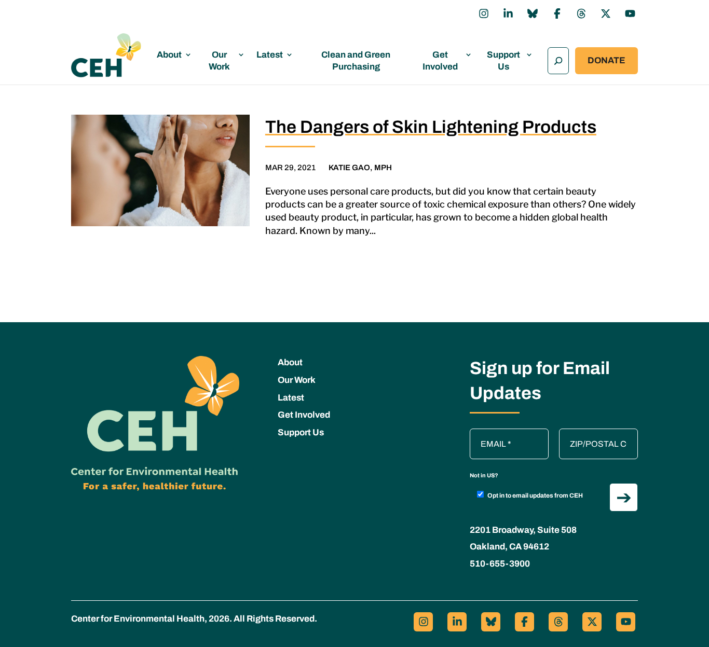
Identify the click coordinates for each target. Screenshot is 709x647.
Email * (488, 434)
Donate (606, 60)
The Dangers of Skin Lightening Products (430, 126)
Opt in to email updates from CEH (535, 495)
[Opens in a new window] (484, 13)
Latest (269, 55)
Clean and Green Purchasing (355, 61)
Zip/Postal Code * (594, 434)
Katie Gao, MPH (360, 167)
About (169, 55)
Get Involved (440, 61)
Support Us (503, 61)
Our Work (219, 61)
